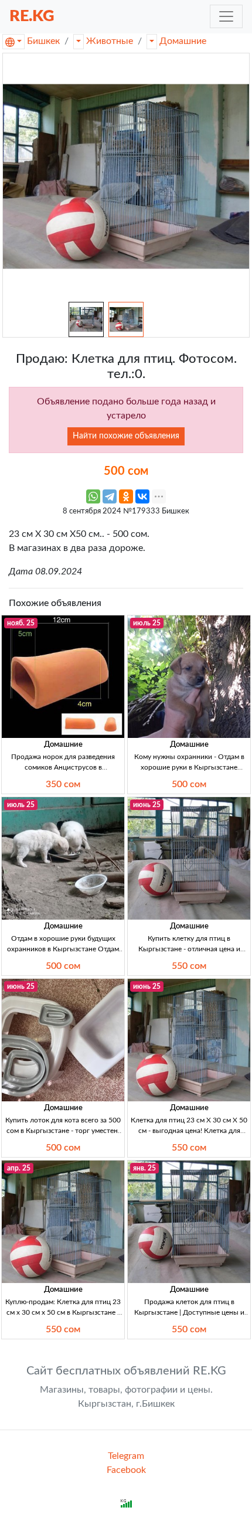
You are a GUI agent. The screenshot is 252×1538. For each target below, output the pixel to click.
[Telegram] (110, 496)
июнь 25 (147, 804)
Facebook (126, 1470)
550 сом (189, 966)
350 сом (63, 784)
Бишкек (43, 41)
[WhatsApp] (93, 496)
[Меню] (226, 16)
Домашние (182, 41)
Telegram (126, 1456)
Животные (109, 41)
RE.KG (32, 16)
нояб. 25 (21, 623)
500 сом (189, 784)
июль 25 (147, 623)
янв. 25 (144, 1168)
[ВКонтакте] (142, 496)
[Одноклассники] (126, 496)
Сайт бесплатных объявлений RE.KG (126, 1371)
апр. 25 (18, 1168)
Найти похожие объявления (126, 436)
